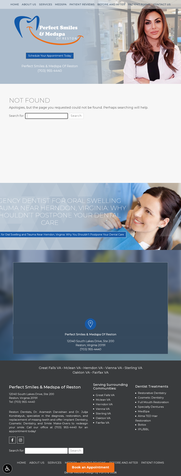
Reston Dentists (20, 412)
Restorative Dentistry (152, 393)
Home (14, 4)
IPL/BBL (143, 429)
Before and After (111, 4)
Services (45, 4)
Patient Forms (139, 4)
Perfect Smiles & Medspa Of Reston (90, 334)
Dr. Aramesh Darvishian (50, 412)
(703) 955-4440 (90, 349)
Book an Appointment (90, 467)
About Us (29, 4)
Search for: (16, 115)
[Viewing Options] (7, 468)
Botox (142, 424)
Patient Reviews (82, 4)
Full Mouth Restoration (153, 402)
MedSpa (61, 4)
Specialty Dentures (151, 406)
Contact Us (162, 4)
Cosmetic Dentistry (151, 397)
